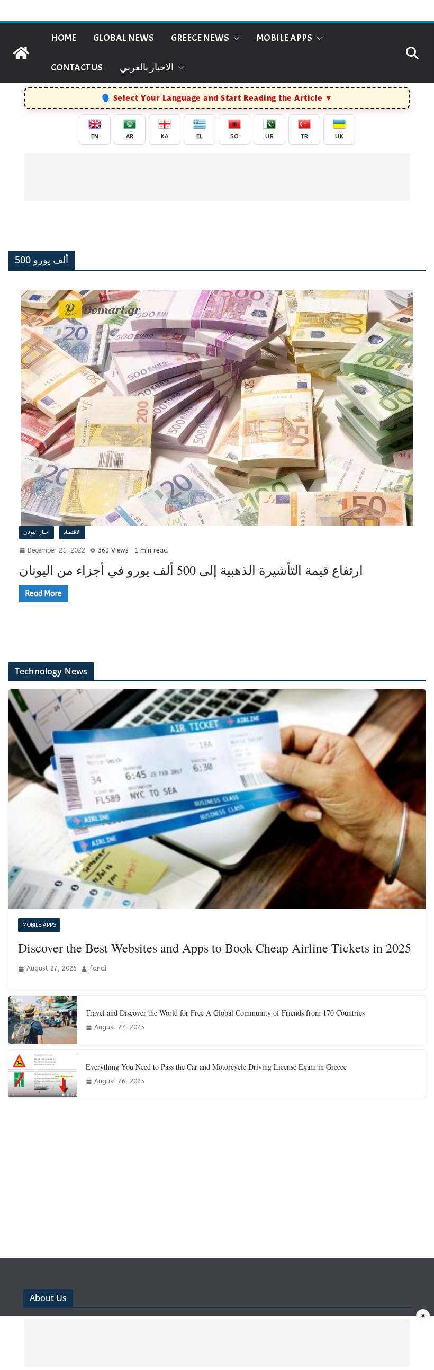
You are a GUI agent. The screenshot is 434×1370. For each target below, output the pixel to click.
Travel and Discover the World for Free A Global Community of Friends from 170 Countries (225, 1013)
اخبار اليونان (36, 532)
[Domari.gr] (21, 53)
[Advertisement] (217, 177)
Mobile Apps (284, 38)
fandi (97, 968)
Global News (123, 38)
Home (63, 38)
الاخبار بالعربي (147, 67)
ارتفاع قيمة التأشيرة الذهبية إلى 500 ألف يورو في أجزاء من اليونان (191, 570)
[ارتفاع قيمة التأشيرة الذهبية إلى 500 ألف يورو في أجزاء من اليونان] (217, 408)
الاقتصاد (72, 532)
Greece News (200, 38)
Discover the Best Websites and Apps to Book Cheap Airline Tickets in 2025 (214, 947)
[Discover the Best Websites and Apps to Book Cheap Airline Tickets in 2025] (217, 799)
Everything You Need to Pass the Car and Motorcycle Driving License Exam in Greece (216, 1067)
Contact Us (77, 67)
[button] (234, 38)
